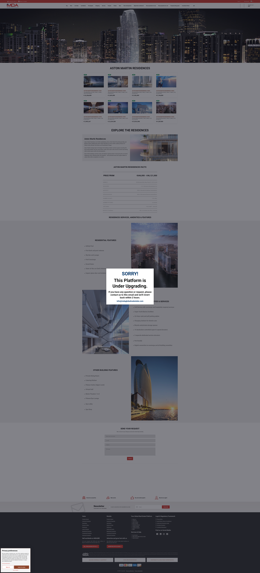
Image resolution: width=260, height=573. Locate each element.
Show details (15, 570)
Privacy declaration (6, 563)
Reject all (8, 567)
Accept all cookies (21, 567)
